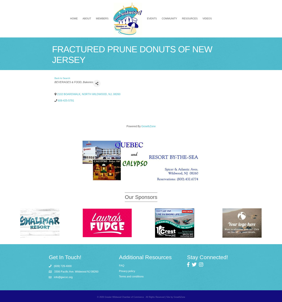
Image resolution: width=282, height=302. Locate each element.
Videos (207, 18)
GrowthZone (148, 126)
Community (169, 18)
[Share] (97, 83)
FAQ (121, 265)
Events (152, 18)
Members (102, 18)
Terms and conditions (131, 276)
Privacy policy (127, 271)
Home (74, 18)
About (87, 18)
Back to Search (62, 78)
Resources (190, 18)
